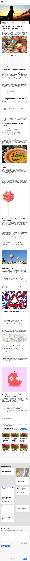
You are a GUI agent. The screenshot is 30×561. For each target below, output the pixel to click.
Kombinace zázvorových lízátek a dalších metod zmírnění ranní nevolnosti (14, 64)
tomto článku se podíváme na (15, 34)
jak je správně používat (20, 35)
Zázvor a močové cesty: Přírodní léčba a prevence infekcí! (7, 498)
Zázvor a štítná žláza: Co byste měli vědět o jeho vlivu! (7, 517)
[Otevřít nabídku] (28, 1)
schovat (15, 55)
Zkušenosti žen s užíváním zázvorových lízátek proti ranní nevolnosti (13, 62)
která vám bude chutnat (16, 181)
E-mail (12, 543)
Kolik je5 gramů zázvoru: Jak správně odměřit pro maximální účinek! (21, 480)
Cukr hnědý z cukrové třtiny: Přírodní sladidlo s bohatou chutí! (21, 489)
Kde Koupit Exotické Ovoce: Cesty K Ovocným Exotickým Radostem (6, 460)
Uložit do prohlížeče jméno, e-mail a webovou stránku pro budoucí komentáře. (24, 543)
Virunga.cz (4, 30)
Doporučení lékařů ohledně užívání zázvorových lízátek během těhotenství (14, 65)
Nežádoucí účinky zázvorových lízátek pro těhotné (10, 63)
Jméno (2, 543)
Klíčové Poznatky (5, 66)
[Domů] (2, 22)
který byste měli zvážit (11, 180)
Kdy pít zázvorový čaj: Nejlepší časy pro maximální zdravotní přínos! (23, 460)
